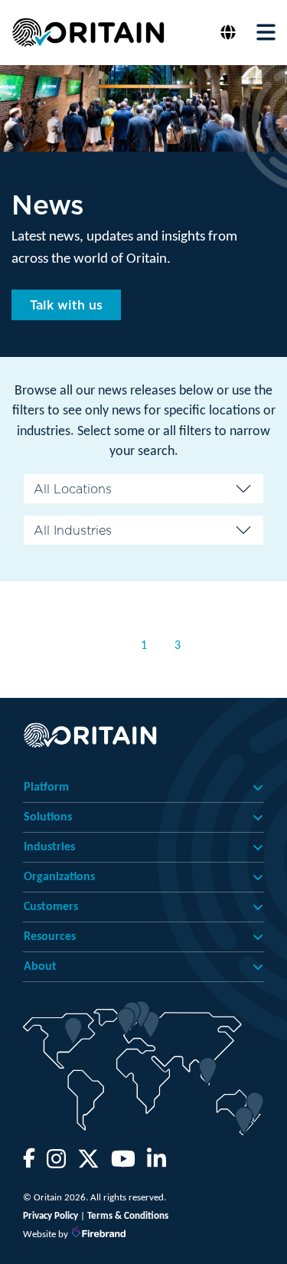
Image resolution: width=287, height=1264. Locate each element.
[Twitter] (88, 1164)
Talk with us (66, 304)
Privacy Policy (50, 1216)
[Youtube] (123, 1164)
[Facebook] (29, 1164)
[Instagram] (56, 1164)
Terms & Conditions (127, 1216)
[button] (230, 32)
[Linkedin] (156, 1164)
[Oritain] (88, 32)
